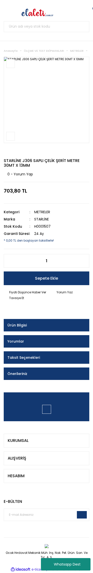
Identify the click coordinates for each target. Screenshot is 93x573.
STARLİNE (41, 219)
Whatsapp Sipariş (86, 566)
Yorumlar (15, 341)
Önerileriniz (17, 373)
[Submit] (82, 515)
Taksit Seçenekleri (23, 357)
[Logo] (37, 12)
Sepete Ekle (46, 278)
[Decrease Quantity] (10, 260)
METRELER (42, 211)
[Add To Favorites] (10, 63)
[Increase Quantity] (83, 260)
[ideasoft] (21, 569)
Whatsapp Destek (69, 564)
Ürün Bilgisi (17, 325)
